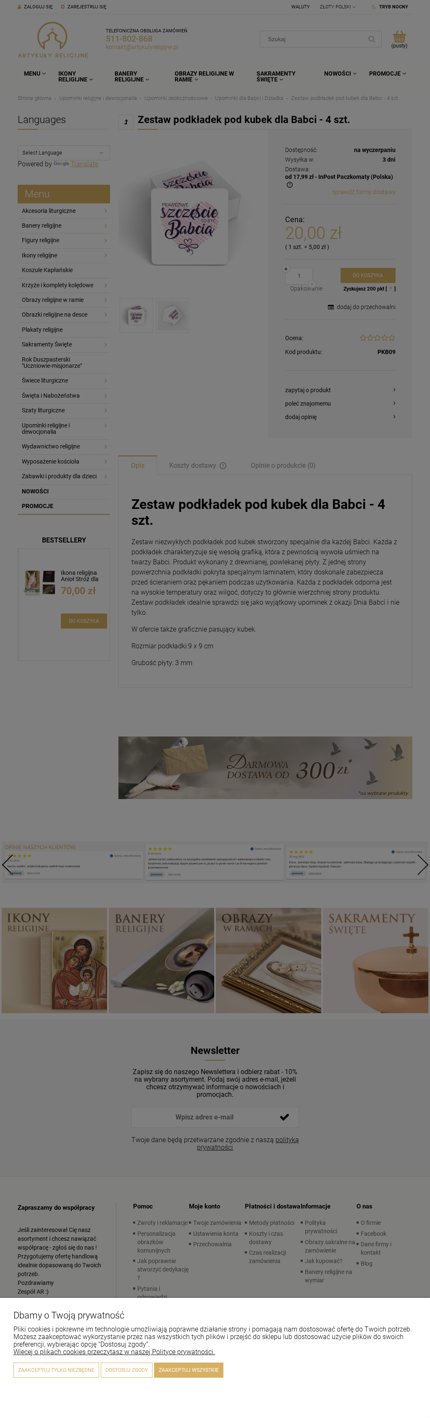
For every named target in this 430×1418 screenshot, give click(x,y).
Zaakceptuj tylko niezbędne (56, 1370)
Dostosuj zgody (126, 1370)
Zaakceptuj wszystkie (189, 1370)
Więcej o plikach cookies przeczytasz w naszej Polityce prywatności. (114, 1352)
